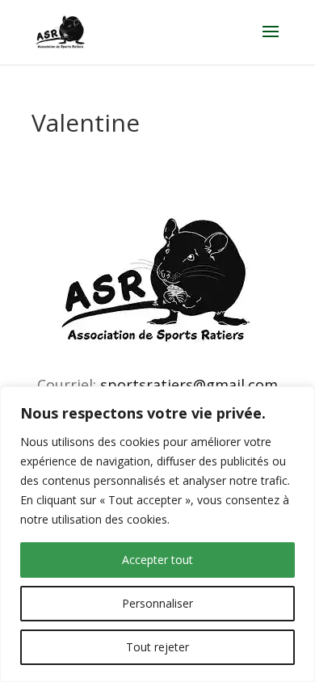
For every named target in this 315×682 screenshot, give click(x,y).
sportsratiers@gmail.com (189, 384)
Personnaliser (157, 603)
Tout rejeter (157, 647)
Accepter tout (157, 559)
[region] (157, 534)
